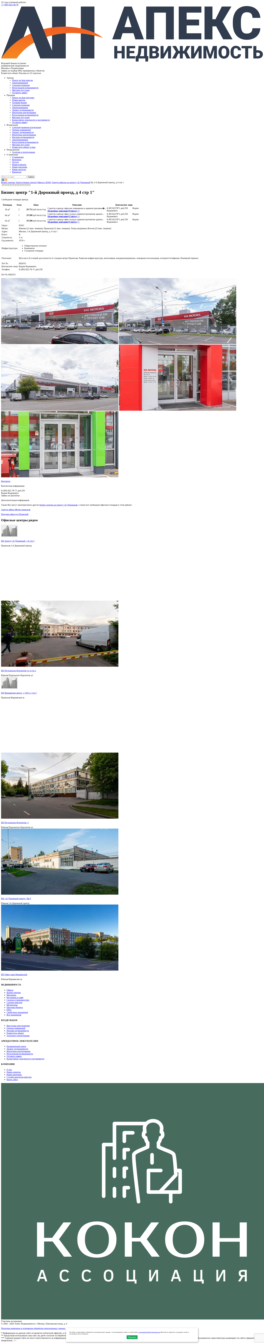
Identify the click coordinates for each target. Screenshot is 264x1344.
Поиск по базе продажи (23, 97)
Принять (132, 1337)
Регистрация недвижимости (25, 88)
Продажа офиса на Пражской (14, 514)
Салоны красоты (14, 1002)
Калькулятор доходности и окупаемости (31, 120)
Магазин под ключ (21, 90)
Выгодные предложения (18, 1026)
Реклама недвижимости (23, 137)
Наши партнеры (19, 167)
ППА (9, 1010)
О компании (18, 157)
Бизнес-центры (14, 992)
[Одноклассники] (6, 180)
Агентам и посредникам (23, 152)
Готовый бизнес (19, 102)
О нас (9, 1069)
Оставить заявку (20, 122)
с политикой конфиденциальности (149, 1332)
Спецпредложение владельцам (26, 127)
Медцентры (12, 1005)
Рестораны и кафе (15, 997)
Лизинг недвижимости (23, 110)
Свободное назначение (17, 1012)
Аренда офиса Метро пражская (15, 509)
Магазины (11, 995)
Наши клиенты (19, 164)
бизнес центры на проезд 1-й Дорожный (58, 505)
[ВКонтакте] (3, 180)
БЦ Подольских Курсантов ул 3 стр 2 (18, 670)
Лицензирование (20, 83)
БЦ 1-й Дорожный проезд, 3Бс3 (16, 898)
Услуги (15, 162)
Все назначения (14, 1015)
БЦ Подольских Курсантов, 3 (15, 822)
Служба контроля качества (19, 1077)
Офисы (10, 990)
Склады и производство (18, 1000)
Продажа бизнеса (15, 1007)
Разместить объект (15, 1033)
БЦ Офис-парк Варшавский (14, 974)
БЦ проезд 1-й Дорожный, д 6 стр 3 (17, 541)
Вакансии (16, 172)
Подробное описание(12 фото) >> (64, 216)
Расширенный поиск (16, 1046)
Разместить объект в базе (23, 147)
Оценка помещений (21, 130)
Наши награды (19, 169)
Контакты (16, 159)
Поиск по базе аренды (22, 80)
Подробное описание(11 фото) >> (64, 222)
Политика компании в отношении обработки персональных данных (33, 1328)
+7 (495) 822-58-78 (9, 5)
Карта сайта (12, 1079)
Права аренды (18, 100)
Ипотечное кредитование (24, 112)
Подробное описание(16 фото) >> (64, 211)
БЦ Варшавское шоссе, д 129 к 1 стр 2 (19, 693)
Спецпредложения (21, 85)
